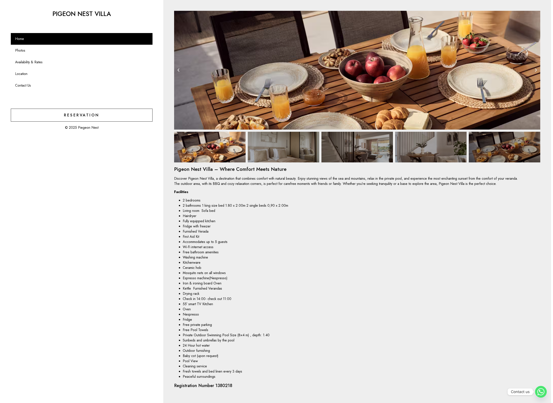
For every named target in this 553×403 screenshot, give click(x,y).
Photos (20, 50)
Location (21, 73)
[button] (178, 70)
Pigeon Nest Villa (81, 13)
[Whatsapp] (541, 392)
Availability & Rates (29, 62)
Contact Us (23, 85)
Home (19, 38)
